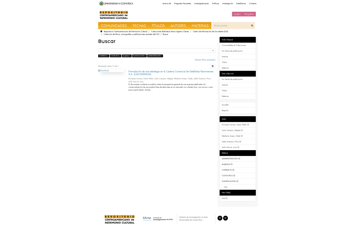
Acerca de (166, 3)
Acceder (225, 105)
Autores (225, 56)
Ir (213, 50)
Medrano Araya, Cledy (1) (232, 136)
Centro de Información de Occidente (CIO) (210, 31)
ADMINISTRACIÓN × (155, 56)
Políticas (215, 3)
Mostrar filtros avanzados (205, 60)
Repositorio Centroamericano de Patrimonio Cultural (125, 31)
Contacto (253, 3)
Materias (225, 68)
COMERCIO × (103, 56)
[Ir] (252, 25)
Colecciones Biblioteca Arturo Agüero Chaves (170, 31)
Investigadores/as (201, 3)
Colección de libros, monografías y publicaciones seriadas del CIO (131, 34)
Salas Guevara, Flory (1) (231, 141)
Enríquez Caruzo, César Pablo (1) (235, 124)
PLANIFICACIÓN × (139, 56)
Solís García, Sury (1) (230, 147)
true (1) (224, 198)
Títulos (224, 62)
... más (224, 187)
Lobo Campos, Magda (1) (232, 130)
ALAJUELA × (127, 56)
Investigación (227, 3)
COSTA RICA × (116, 56)
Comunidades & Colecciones (234, 45)
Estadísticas (241, 3)
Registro (249, 14)
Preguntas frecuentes (182, 3)
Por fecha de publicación (232, 51)
